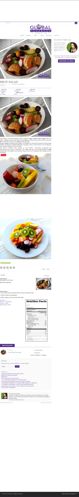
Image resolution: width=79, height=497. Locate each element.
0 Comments (2, 85)
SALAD (6, 303)
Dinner (9, 304)
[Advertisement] (39, 11)
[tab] (3, 275)
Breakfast (15, 84)
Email (43, 269)
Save (48, 269)
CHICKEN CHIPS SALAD (46, 402)
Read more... (61, 50)
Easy (15, 94)
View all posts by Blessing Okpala (17, 399)
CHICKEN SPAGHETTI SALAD (6, 402)
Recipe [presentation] (3, 275)
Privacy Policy (73, 494)
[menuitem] (22, 35)
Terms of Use (65, 494)
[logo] (40, 33)
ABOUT (8, 23)
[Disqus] (25, 424)
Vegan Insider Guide (35, 138)
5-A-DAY (49, 149)
